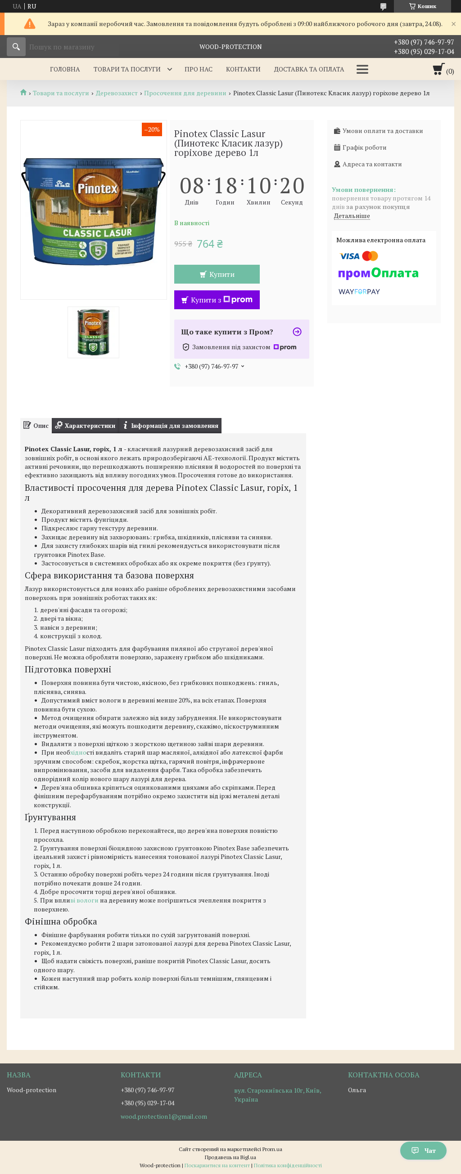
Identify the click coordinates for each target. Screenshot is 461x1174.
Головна (65, 69)
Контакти (243, 69)
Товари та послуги (127, 69)
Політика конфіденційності (288, 1165)
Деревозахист (117, 93)
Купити (222, 274)
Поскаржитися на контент (217, 1165)
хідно (78, 752)
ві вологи (85, 900)
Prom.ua (272, 1149)
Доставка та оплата (309, 69)
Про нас (198, 69)
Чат (430, 1150)
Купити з (206, 300)
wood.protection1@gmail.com (164, 1116)
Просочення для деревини (185, 93)
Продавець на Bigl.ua (230, 1157)
